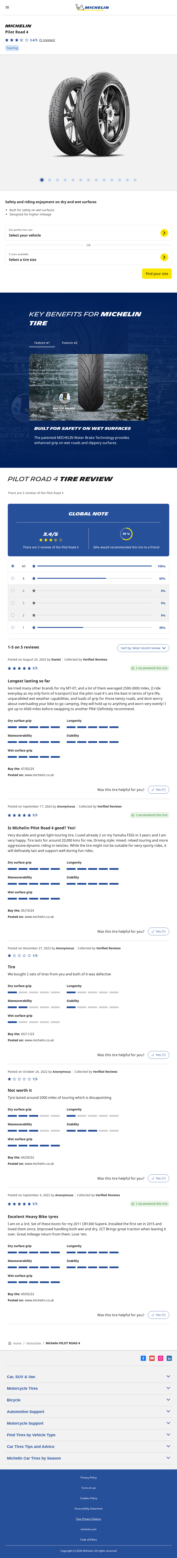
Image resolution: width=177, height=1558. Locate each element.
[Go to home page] (92, 7)
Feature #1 (42, 343)
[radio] (88, 566)
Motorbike (33, 1343)
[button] (30, 40)
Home (17, 1343)
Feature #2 (69, 343)
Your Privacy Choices (88, 1519)
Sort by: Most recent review (140, 648)
